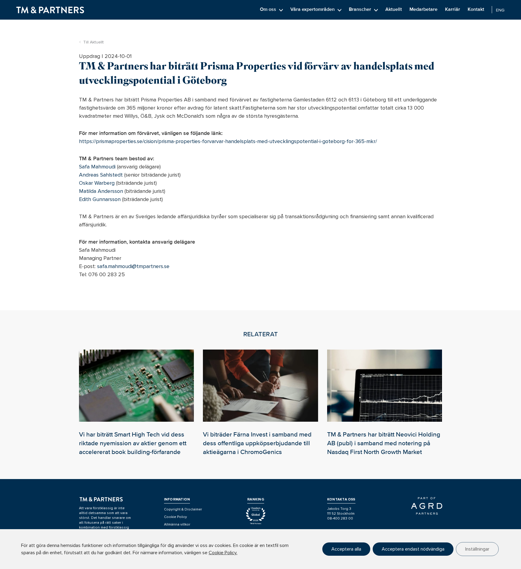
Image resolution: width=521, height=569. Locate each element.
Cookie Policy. (223, 553)
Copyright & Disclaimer (183, 509)
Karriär (452, 9)
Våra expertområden (312, 9)
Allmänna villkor (177, 524)
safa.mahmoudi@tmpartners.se (133, 266)
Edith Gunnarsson (100, 199)
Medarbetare (423, 9)
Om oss (268, 9)
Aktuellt (393, 9)
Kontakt (476, 9)
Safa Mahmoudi (97, 166)
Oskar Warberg (97, 183)
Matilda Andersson (101, 191)
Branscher (360, 9)
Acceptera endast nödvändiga (413, 549)
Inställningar (477, 549)
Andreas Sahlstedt (101, 174)
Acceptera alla (346, 549)
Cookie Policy (175, 517)
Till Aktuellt (93, 42)
